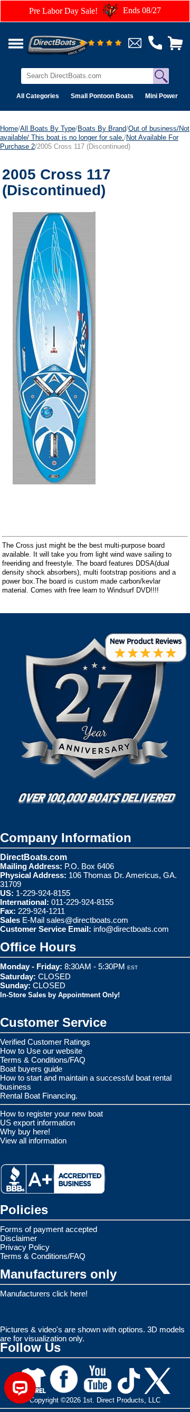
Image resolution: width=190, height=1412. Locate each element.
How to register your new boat (51, 1113)
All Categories (37, 96)
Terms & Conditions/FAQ (43, 1059)
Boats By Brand (102, 128)
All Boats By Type (47, 128)
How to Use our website (41, 1050)
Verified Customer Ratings (45, 1041)
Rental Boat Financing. (39, 1095)
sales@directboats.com (87, 919)
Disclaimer (18, 1238)
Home (9, 128)
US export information (37, 1122)
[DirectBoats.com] (71, 39)
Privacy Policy (25, 1247)
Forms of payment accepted (48, 1229)
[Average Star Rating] (100, 43)
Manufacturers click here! (44, 1293)
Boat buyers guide (31, 1068)
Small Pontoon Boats (102, 96)
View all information (33, 1140)
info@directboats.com (131, 928)
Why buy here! (25, 1131)
